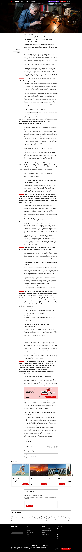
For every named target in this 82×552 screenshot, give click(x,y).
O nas (28, 528)
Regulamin (43, 532)
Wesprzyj (63, 1)
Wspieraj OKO (29, 530)
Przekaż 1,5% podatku (30, 532)
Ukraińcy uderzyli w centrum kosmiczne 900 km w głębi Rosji (38, 479)
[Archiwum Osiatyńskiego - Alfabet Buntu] (35, 546)
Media (14, 477)
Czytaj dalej (26, 484)
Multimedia (33, 1)
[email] (54, 447)
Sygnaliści (28, 538)
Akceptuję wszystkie (65, 548)
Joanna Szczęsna (33, 456)
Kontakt (28, 536)
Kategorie (27, 1)
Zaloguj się (29, 505)
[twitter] (52, 447)
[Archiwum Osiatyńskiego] (46, 546)
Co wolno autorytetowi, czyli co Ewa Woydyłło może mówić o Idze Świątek (20, 480)
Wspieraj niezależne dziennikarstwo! (17, 530)
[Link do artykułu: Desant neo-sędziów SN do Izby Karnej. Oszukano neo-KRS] (57, 470)
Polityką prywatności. (25, 548)
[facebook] (49, 447)
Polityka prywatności (45, 534)
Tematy (22, 1)
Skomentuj (16, 55)
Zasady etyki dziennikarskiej (46, 530)
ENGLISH (28, 540)
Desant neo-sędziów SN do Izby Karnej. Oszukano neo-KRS (56, 479)
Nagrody (28, 534)
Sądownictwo (51, 477)
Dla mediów (44, 536)
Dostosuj (57, 548)
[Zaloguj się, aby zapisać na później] (28, 477)
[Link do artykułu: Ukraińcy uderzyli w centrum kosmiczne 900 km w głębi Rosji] (39, 470)
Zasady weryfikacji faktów (46, 528)
